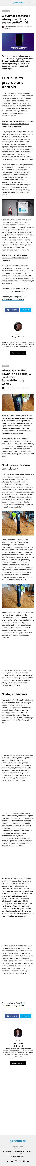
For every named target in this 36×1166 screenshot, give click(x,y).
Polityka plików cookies (20, 1154)
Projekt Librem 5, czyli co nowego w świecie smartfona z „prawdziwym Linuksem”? (18, 123)
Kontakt (8, 1154)
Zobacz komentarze (18, 353)
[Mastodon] (24, 1161)
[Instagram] (15, 1161)
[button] (3, 3)
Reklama (28, 1151)
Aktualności (6, 11)
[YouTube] (12, 1161)
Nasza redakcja (19, 1151)
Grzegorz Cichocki (18, 337)
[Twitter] (20, 1161)
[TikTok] (8, 1161)
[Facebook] (27, 1161)
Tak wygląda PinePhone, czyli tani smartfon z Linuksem (15, 257)
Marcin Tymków (18, 1043)
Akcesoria (5, 365)
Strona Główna (7, 1151)
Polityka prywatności (18, 1156)
